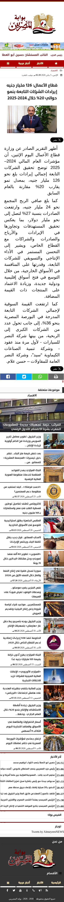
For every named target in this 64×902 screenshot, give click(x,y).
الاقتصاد (54, 70)
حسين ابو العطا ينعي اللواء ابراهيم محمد (34, 763)
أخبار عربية (24, 63)
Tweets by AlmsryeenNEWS (47, 831)
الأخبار (40, 63)
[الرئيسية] (56, 64)
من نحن (57, 841)
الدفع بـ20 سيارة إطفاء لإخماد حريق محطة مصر (31, 787)
